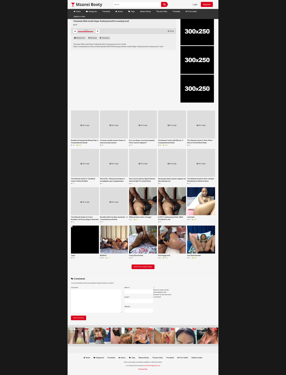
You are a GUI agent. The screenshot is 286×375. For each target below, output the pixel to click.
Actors (120, 11)
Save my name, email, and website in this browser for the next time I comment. (162, 293)
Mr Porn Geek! (191, 11)
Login (195, 4)
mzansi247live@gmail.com (151, 365)
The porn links (161, 11)
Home (78, 11)
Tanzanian (105, 38)
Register (207, 4)
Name (127, 287)
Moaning (93, 38)
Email (127, 297)
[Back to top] (278, 368)
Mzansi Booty (88, 4)
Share (171, 31)
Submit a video (79, 16)
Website (127, 306)
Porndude (106, 11)
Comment (74, 287)
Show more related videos (143, 267)
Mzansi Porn (80, 38)
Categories (92, 11)
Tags (133, 11)
